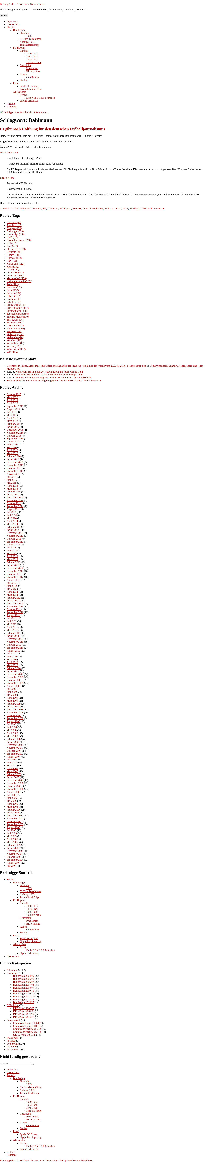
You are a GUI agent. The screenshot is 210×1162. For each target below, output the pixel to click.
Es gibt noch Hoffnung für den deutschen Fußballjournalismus (52, 129)
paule (3, 208)
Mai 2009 (12, 694)
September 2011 (15, 612)
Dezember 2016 (15, 429)
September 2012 (15, 577)
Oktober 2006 (14, 786)
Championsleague (19, 240)
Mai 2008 (12, 730)
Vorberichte (15, 337)
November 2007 (15, 747)
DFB (12, 243)
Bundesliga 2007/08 (23, 984)
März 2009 (12, 700)
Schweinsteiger (18, 307)
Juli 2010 (11, 653)
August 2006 (13, 792)
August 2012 (13, 580)
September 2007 (15, 753)
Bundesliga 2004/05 (23, 975)
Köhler (99, 208)
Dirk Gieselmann (9, 152)
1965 (29, 36)
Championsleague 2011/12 (27, 1029)
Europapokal (13, 1020)
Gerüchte (14, 251)
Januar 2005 (13, 848)
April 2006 (12, 803)
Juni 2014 (12, 515)
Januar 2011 (13, 636)
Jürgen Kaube (7, 177)
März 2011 (12, 630)
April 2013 (12, 556)
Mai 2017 (12, 415)
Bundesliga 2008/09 (23, 987)
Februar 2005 (14, 845)
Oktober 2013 (14, 538)
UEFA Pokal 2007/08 (24, 1034)
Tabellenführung (18, 313)
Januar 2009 (13, 706)
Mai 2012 (12, 588)
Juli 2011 (11, 618)
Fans (12, 246)
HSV (12, 260)
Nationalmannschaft (19, 281)
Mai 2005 (12, 836)
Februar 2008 (14, 739)
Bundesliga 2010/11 (23, 993)
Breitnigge (15, 231)
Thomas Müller (18, 316)
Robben (14, 299)
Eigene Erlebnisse (29, 100)
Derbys (23, 94)
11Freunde (35, 208)
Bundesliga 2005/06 (23, 978)
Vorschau (14, 340)
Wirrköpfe (134, 208)
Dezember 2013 (15, 532)
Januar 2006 (13, 812)
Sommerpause (17, 310)
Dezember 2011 (15, 603)
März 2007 (12, 771)
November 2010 (15, 641)
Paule (13, 284)
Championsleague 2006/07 (27, 1023)
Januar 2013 (13, 565)
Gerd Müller (32, 77)
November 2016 (15, 432)
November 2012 (15, 571)
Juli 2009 (11, 689)
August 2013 (13, 544)
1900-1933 (32, 53)
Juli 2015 (11, 476)
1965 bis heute (33, 62)
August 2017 (13, 409)
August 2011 (13, 615)
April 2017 (12, 418)
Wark (125, 208)
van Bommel (16, 328)
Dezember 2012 (15, 568)
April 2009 (12, 697)
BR (44, 208)
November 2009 (15, 677)
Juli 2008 (11, 724)
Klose (13, 266)
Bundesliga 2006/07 (23, 981)
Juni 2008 (12, 727)
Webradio (12, 1046)
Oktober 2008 (14, 715)
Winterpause (16, 349)
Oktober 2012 (14, 574)
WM (12, 352)
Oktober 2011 (14, 609)
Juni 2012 (12, 585)
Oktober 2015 (14, 468)
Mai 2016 (12, 447)
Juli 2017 (11, 412)
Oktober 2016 (14, 435)
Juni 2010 (12, 656)
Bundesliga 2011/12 (23, 996)
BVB (12, 237)
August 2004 (13, 862)
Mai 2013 (12, 553)
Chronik (24, 50)
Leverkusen (15, 272)
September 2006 (15, 789)
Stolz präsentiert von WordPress (75, 1160)
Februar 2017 (14, 423)
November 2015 (15, 465)
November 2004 (15, 853)
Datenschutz (13, 24)
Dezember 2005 (15, 815)
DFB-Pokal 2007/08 (23, 1011)
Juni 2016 (12, 444)
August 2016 (13, 441)
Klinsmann (15, 263)
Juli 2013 (11, 547)
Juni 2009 (12, 691)
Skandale (24, 33)
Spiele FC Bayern (29, 86)
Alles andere (19, 91)
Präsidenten (32, 68)
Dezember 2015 (15, 462)
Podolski (14, 287)
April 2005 (12, 839)
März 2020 (12, 397)
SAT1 (108, 208)
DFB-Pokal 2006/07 (23, 1008)
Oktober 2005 (14, 821)
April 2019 (12, 400)
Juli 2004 (11, 865)
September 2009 (15, 683)
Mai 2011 (11, 624)
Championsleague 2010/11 (27, 1026)
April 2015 (12, 485)
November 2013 (15, 535)
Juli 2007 (11, 759)
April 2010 (12, 662)
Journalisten (89, 208)
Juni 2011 (12, 621)
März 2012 (12, 594)
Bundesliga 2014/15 (23, 1002)
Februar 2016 (14, 456)
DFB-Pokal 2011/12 (23, 1014)
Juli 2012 (11, 582)
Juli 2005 (11, 830)
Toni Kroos (15, 319)
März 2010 (12, 665)
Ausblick (14, 225)
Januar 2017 (13, 426)
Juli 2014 (11, 512)
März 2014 (12, 524)
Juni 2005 (12, 833)
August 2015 (13, 474)
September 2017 (15, 406)
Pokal (16, 83)
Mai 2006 (12, 800)
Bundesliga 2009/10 (23, 990)
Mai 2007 (12, 765)
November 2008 (15, 712)
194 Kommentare (155, 208)
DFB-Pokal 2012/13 (23, 1017)
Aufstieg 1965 (27, 41)
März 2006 (12, 806)
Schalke (14, 302)
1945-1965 (32, 59)
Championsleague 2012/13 (27, 1031)
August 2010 (13, 650)
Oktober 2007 (14, 750)
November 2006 (15, 783)
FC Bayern (19, 47)
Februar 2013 (14, 562)
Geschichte (25, 65)
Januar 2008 (13, 742)
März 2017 (12, 421)
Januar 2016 (13, 459)
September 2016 (15, 438)
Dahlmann (52, 208)
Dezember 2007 (15, 744)
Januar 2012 (13, 600)
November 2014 (15, 500)
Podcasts (11, 1040)
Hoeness (76, 208)
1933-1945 (32, 56)
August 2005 (13, 827)
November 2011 (15, 606)
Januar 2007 (13, 777)
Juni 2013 (12, 550)
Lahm (13, 269)
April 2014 (12, 521)
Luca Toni (15, 275)
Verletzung (15, 334)
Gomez (13, 254)
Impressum (12, 21)
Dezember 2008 (15, 709)
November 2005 (15, 818)
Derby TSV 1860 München (40, 97)
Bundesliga (19, 30)
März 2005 (12, 842)
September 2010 (15, 647)
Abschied (14, 222)
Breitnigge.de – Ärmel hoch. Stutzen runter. (22, 4)
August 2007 (13, 756)
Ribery (13, 296)
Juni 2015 (12, 479)
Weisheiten (15, 343)
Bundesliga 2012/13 (23, 999)
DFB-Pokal (13, 1005)
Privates (14, 293)
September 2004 (15, 859)
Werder (13, 346)
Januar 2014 (13, 529)
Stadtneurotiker (14, 380)
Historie (11, 103)
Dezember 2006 (15, 780)
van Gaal (116, 208)
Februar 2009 (14, 703)
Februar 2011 (13, 633)
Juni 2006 (12, 797)
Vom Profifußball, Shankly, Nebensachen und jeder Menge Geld (49, 371)
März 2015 (12, 488)
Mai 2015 (12, 482)
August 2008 (13, 721)
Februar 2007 (14, 774)
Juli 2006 (11, 795)
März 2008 (12, 736)
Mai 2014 (12, 518)
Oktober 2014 (14, 503)
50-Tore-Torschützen (30, 38)
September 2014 (15, 506)
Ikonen (23, 74)
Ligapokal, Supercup (30, 89)
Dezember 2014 (15, 497)
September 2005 (15, 824)
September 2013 (15, 541)
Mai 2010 (12, 659)
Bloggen (14, 228)
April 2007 (12, 768)
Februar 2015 (14, 491)
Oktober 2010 (14, 644)
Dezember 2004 (15, 850)
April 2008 (12, 733)
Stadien (23, 80)
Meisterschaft (17, 278)
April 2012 (12, 591)
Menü (4, 15)
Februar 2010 (14, 668)
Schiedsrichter (16, 305)
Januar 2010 (13, 671)
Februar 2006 (14, 809)
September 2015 (15, 471)
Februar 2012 (14, 597)
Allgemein (24, 208)
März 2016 (12, 453)
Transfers (14, 322)
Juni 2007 (12, 762)
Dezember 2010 (15, 638)
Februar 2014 (14, 527)
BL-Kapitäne (33, 71)
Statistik (11, 27)
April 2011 (12, 627)
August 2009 (13, 686)
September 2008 (15, 718)
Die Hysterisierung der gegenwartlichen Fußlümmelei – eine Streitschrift (53, 377)
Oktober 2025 (14, 394)
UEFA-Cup (15, 325)
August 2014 (13, 509)
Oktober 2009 (14, 680)
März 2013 (12, 559)
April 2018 (12, 403)
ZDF (143, 208)
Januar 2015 (13, 494)
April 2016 (12, 450)
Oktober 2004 (14, 856)
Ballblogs (11, 106)
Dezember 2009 (15, 674)
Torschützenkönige (29, 44)
